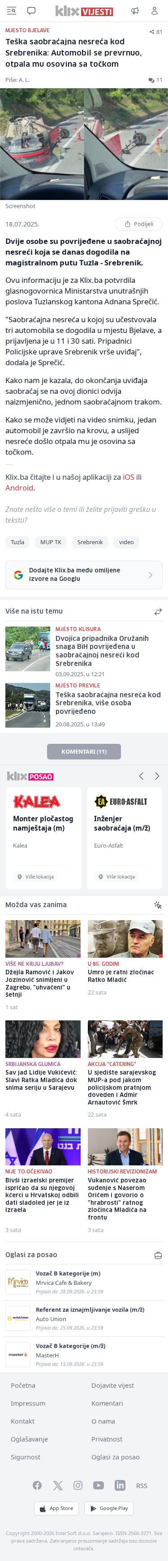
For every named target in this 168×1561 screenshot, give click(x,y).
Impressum (28, 1403)
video (126, 542)
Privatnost (106, 1439)
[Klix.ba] (84, 10)
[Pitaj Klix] (31, 11)
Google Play (114, 1508)
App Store (61, 1508)
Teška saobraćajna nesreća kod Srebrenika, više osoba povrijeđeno (108, 703)
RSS (141, 1485)
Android (19, 487)
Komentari (107, 1403)
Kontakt (22, 1421)
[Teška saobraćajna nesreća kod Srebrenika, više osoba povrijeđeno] (27, 705)
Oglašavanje (29, 1439)
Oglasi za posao (115, 1457)
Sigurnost (25, 1457)
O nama (103, 1421)
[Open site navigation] (12, 11)
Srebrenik (90, 542)
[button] (141, 776)
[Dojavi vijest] (135, 11)
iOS (128, 477)
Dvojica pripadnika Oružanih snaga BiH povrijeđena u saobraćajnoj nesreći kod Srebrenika (102, 651)
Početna (23, 1385)
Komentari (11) (84, 751)
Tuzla (17, 542)
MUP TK (50, 542)
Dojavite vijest (112, 1385)
